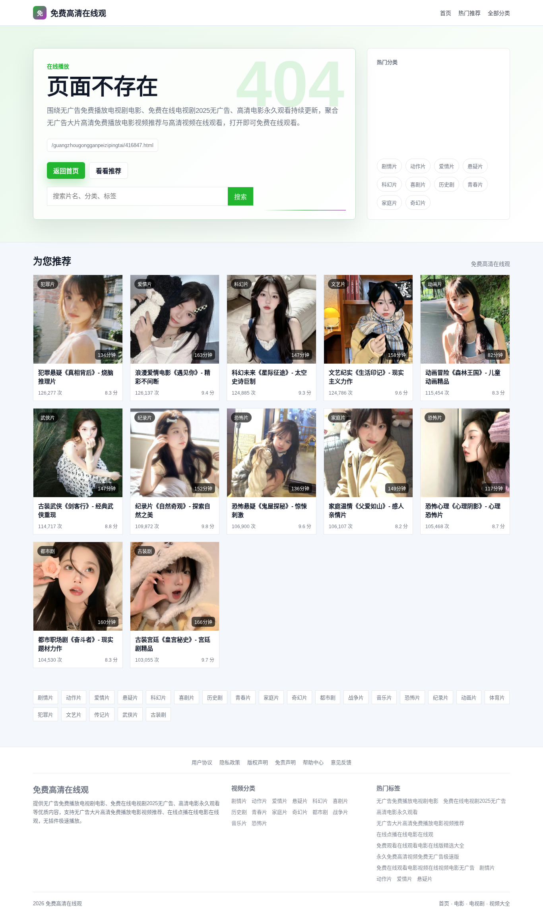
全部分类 (499, 13)
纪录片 (440, 698)
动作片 (418, 166)
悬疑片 (475, 166)
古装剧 (158, 715)
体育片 (497, 698)
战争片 (356, 698)
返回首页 (66, 171)
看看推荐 (108, 171)
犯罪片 (45, 715)
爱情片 (446, 166)
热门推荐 (469, 13)
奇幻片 (418, 203)
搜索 (240, 197)
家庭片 (389, 203)
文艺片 (73, 715)
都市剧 (327, 698)
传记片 (102, 715)
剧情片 (389, 166)
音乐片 (384, 698)
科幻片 (389, 185)
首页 (445, 13)
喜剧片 (418, 185)
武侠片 (130, 715)
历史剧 (446, 185)
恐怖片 (412, 698)
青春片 (475, 185)
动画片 (469, 698)
